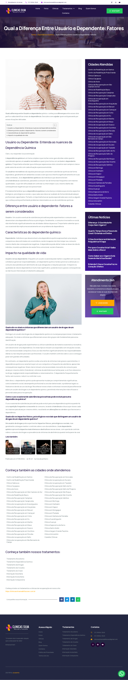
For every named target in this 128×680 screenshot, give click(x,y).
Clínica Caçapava (12, 486)
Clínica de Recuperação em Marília (19, 522)
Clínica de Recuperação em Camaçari (20, 513)
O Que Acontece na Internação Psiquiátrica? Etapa (102, 240)
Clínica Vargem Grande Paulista (56, 531)
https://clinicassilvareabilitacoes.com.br (20, 591)
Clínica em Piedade (51, 513)
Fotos (46, 8)
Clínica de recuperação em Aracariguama (22, 504)
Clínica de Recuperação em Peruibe (19, 534)
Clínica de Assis (12, 489)
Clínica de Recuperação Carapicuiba (20, 501)
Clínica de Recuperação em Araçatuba (20, 507)
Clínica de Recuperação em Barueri (19, 510)
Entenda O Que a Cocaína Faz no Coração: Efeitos (102, 265)
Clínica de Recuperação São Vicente (58, 495)
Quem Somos (91, 8)
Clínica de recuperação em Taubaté (57, 483)
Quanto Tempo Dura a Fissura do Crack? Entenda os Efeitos (102, 232)
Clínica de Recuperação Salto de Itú (57, 486)
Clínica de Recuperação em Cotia (19, 516)
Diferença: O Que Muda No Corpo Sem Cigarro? (100, 223)
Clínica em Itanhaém (52, 504)
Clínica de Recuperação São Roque (57, 492)
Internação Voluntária (14, 574)
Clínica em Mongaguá (52, 510)
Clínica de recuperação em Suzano (57, 480)
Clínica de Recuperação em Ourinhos (20, 531)
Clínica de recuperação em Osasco (19, 528)
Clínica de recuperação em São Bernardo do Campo (23, 541)
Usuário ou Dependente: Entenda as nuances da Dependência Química (32, 128)
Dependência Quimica (45, 35)
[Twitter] (119, 2)
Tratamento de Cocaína (15, 568)
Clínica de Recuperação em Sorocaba (58, 477)
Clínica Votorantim (51, 534)
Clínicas (55, 8)
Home (38, 8)
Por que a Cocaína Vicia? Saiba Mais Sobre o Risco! (102, 248)
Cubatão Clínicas (50, 537)
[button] (61, 599)
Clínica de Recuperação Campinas (19, 498)
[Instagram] (93, 645)
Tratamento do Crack (14, 571)
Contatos (65, 13)
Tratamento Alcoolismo (15, 559)
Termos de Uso (44, 656)
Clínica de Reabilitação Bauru (17, 495)
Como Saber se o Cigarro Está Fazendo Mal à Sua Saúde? (101, 257)
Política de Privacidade (46, 652)
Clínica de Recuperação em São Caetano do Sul (24, 492)
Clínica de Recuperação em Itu (18, 519)
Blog (80, 8)
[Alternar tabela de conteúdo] (54, 125)
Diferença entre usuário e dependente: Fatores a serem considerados (32, 130)
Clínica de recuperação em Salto (18, 537)
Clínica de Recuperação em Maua (19, 525)
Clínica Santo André (51, 528)
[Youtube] (103, 645)
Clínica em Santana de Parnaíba (56, 516)
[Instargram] (115, 2)
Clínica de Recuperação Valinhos (56, 498)
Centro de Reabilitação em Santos (19, 477)
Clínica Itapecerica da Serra (54, 525)
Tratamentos (67, 8)
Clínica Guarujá (50, 522)
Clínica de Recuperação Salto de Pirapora (60, 489)
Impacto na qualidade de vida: (18, 135)
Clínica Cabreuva (12, 483)
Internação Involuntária (15, 577)
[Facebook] (111, 2)
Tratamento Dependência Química (19, 562)
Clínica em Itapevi (51, 507)
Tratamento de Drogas (15, 565)
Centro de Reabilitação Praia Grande (20, 480)
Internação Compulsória (15, 580)
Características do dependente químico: (22, 133)
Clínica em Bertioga (51, 501)
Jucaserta (16, 673)
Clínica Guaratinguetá (52, 519)
